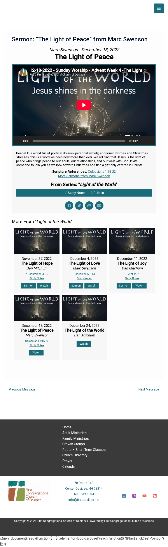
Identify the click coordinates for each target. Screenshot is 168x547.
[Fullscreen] (149, 141)
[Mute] (142, 141)
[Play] (18, 141)
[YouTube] (144, 496)
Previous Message (20, 389)
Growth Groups (73, 444)
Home (67, 427)
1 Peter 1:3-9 (132, 274)
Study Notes (77, 193)
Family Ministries (75, 438)
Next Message (150, 389)
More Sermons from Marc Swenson (84, 176)
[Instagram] (134, 496)
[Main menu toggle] (159, 8)
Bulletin (99, 193)
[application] (84, 105)
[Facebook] (124, 496)
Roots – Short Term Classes (84, 450)
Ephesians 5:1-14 (84, 274)
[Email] (154, 496)
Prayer (67, 461)
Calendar (69, 466)
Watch (44, 285)
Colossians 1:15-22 (102, 172)
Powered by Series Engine (140, 370)
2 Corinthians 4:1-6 (36, 274)
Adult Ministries (74, 433)
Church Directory (75, 455)
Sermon (28, 285)
